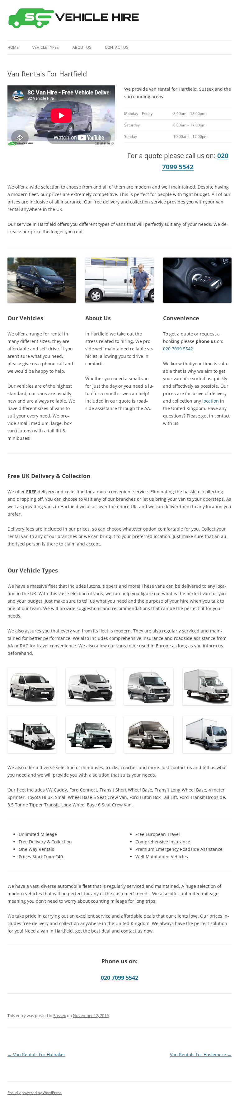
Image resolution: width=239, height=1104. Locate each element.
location (210, 401)
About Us (82, 47)
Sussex (59, 1015)
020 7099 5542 (178, 349)
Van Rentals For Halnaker (36, 1054)
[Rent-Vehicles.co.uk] (76, 20)
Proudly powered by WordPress (34, 1092)
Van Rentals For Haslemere (201, 1054)
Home (13, 47)
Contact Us (116, 47)
